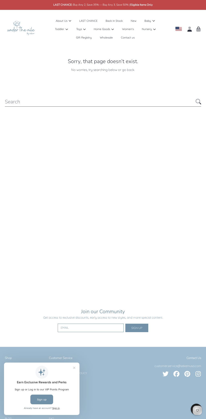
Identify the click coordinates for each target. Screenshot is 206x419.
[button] (198, 29)
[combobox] (103, 102)
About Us (62, 20)
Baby (148, 20)
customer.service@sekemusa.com (177, 366)
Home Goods (102, 29)
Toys (79, 29)
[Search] (198, 101)
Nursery (147, 29)
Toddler (60, 29)
